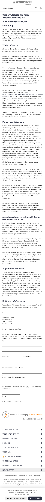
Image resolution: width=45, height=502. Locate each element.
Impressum (37, 475)
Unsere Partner (10, 438)
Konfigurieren (35, 498)
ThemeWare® (23, 484)
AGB (30, 475)
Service (6, 443)
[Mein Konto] (36, 8)
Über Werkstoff (10, 434)
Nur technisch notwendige (16, 498)
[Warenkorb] (41, 8)
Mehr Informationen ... (22, 494)
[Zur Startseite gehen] (22, 3)
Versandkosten (34, 479)
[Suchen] (30, 8)
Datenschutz (23, 475)
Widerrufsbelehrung (11, 475)
